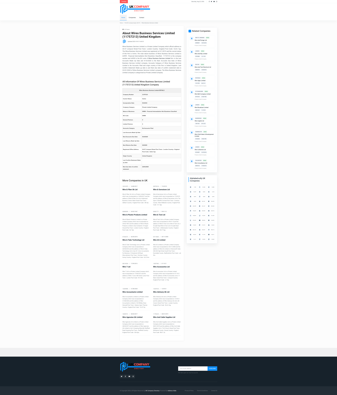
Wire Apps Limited (200, 81)
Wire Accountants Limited (132, 292)
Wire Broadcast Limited (201, 107)
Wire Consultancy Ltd (201, 163)
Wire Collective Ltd (200, 150)
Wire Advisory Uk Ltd (161, 292)
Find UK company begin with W (132, 23)
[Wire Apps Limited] (192, 79)
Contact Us (214, 391)
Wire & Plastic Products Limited (134, 214)
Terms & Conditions (202, 391)
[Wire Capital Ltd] (192, 119)
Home (123, 18)
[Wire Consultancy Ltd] (192, 161)
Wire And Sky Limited (201, 54)
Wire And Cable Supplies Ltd (164, 317)
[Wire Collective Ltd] (192, 148)
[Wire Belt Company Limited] (192, 92)
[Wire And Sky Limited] (192, 52)
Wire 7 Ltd (126, 267)
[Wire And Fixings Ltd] (192, 38)
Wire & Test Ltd (159, 214)
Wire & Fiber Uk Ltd (129, 189)
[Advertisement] (185, 9)
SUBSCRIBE (212, 369)
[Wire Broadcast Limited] (192, 105)
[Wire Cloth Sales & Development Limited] (192, 132)
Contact (141, 18)
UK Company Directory (152, 391)
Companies (132, 18)
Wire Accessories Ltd (161, 267)
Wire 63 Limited (159, 240)
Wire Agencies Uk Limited (132, 317)
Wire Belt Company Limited (203, 94)
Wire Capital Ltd (199, 121)
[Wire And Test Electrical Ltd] (192, 65)
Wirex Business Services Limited (159, 58)
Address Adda (172, 391)
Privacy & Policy (189, 391)
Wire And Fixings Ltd (201, 40)
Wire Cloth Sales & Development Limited (204, 135)
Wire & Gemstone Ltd (161, 189)
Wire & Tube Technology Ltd (133, 240)
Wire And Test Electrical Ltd (203, 67)
